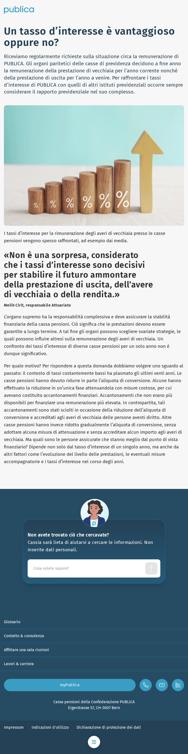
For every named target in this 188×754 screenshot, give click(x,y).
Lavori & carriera (19, 663)
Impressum (14, 727)
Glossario (12, 621)
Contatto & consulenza (24, 635)
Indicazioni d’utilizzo (50, 727)
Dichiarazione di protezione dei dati (109, 727)
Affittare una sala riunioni (26, 649)
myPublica (70, 685)
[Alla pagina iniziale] (19, 10)
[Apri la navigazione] (94, 742)
